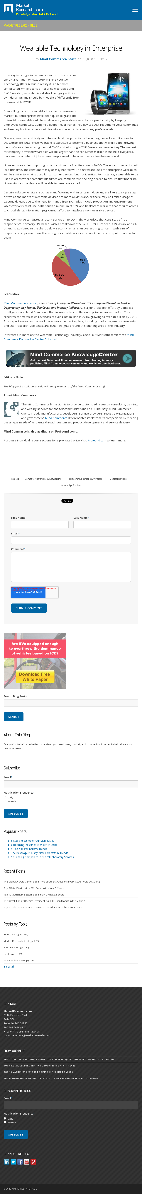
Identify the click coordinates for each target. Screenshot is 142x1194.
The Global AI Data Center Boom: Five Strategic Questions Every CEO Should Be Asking (52, 881)
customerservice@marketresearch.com (27, 1035)
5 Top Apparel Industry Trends (29, 849)
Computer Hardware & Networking (43, 478)
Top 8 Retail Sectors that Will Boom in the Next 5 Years (34, 888)
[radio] (71, 798)
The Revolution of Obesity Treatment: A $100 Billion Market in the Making (44, 901)
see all (10, 966)
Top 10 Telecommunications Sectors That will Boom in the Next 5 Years (43, 907)
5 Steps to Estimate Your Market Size (32, 840)
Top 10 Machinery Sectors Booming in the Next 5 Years (34, 894)
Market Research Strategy (21, 941)
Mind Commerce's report (21, 303)
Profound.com (96, 440)
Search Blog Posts (15, 696)
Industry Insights (16, 934)
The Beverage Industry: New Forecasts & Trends (39, 853)
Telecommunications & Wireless (85, 478)
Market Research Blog (20, 25)
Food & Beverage (16, 947)
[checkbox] (71, 799)
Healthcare (13, 954)
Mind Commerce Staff (58, 59)
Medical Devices (118, 478)
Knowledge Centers (71, 485)
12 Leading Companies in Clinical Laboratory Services (42, 857)
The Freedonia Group (18, 960)
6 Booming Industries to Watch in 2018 (34, 844)
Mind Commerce (56, 418)
